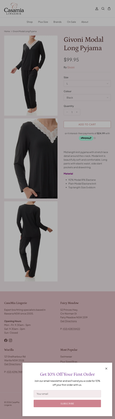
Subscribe (67, 403)
